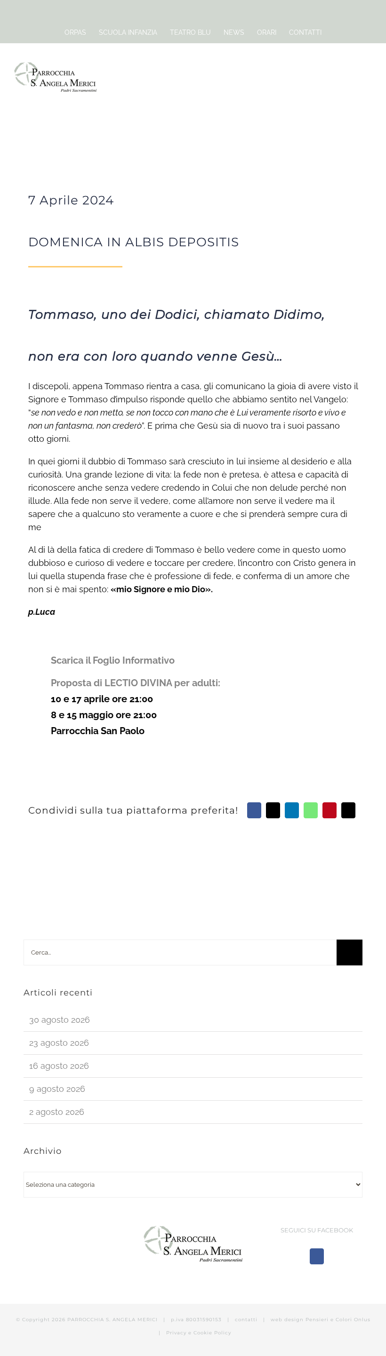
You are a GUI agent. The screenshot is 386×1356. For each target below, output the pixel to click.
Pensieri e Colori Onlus (338, 1320)
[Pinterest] (329, 810)
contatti (246, 1320)
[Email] (348, 810)
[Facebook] (254, 810)
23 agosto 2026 (59, 1043)
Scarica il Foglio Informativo (113, 660)
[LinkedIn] (291, 810)
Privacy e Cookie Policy (198, 1333)
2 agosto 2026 (56, 1112)
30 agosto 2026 (59, 1020)
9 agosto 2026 (57, 1089)
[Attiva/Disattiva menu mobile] (368, 70)
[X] (273, 810)
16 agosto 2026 (59, 1066)
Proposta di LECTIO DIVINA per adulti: (137, 683)
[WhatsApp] (310, 810)
